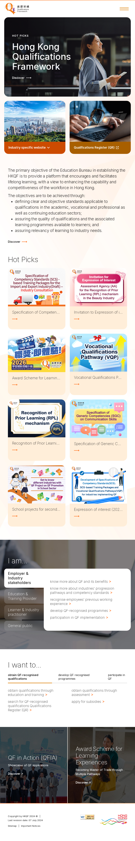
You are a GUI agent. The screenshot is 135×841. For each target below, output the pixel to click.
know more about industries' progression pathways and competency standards (82, 590)
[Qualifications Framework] (16, 9)
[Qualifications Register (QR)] (100, 127)
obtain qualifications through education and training (30, 693)
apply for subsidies (87, 702)
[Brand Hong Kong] (113, 820)
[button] (124, 9)
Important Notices (30, 825)
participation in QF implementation (78, 618)
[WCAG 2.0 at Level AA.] (87, 817)
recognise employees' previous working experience (81, 602)
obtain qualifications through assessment (94, 693)
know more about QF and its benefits (79, 582)
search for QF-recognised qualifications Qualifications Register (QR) (29, 706)
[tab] (24, 578)
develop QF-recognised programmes (79, 611)
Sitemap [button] (12, 825)
